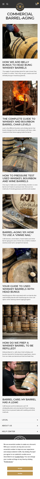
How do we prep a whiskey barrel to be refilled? (17, 345)
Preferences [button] (8, 462)
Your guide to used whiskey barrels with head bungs (18, 289)
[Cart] (36, 4)
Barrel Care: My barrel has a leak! (19, 401)
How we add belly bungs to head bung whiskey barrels (17, 65)
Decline (20, 473)
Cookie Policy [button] (19, 457)
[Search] (7, 4)
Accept (20, 468)
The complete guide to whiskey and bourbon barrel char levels (18, 121)
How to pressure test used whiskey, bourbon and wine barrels (19, 178)
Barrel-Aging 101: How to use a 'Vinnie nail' (18, 234)
